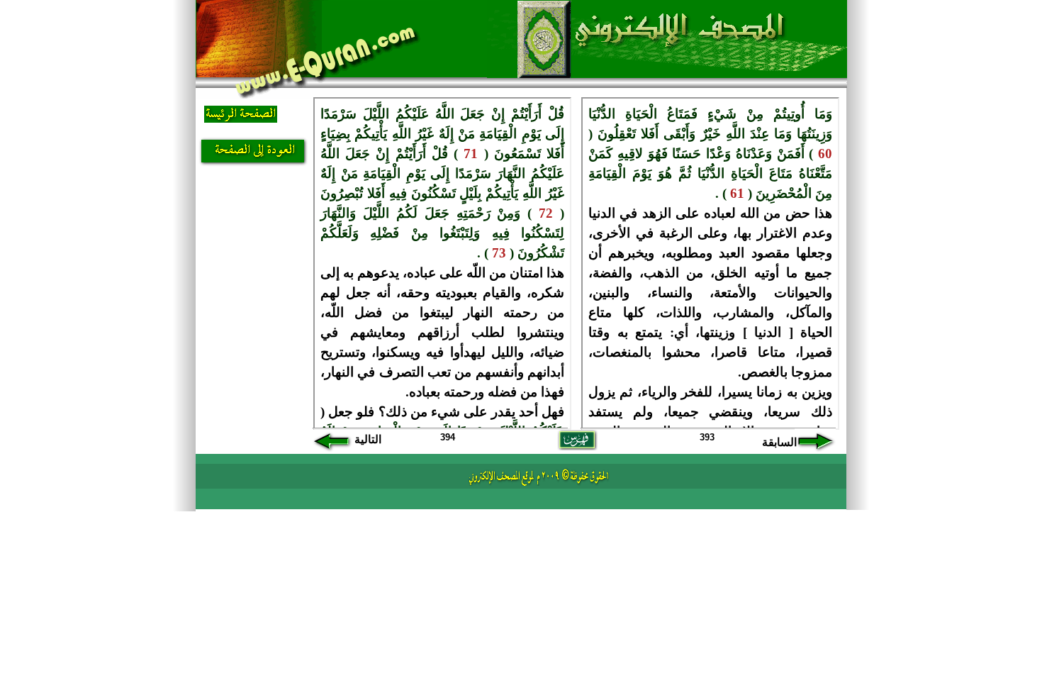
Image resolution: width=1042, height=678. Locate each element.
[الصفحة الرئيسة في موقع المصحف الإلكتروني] (240, 118)
